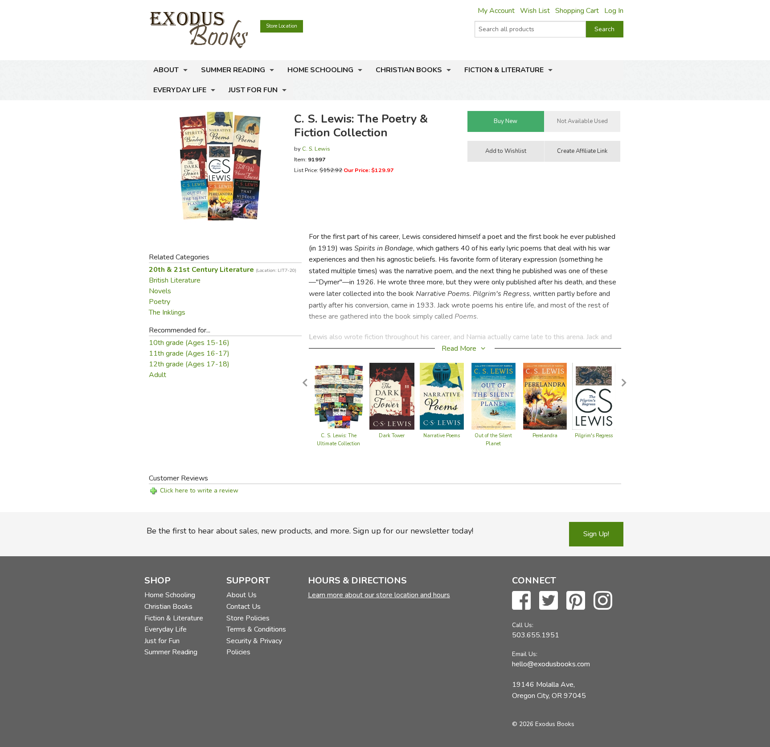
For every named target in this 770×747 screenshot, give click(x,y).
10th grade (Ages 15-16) (189, 343)
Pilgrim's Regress (594, 435)
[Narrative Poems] (442, 396)
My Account (496, 11)
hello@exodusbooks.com (551, 664)
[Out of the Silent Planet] (493, 396)
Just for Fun (253, 90)
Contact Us (243, 607)
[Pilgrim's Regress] (593, 396)
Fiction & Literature (504, 70)
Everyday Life (179, 90)
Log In (613, 11)
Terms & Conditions (256, 629)
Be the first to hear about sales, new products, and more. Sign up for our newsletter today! (310, 530)
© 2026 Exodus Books (543, 724)
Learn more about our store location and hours (379, 595)
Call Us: (522, 625)
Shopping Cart (577, 11)
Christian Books (409, 70)
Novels (160, 291)
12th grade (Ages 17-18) (189, 364)
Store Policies (248, 618)
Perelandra (544, 435)
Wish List (535, 11)
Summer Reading (233, 70)
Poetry (159, 302)
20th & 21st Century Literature (222, 270)
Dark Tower (392, 435)
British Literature (175, 280)
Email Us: (524, 654)
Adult (157, 375)
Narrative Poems (441, 435)
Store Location (281, 26)
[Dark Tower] (391, 396)
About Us (241, 595)
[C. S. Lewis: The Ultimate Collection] (338, 396)
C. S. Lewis (316, 148)
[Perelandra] (545, 396)
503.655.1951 (535, 635)
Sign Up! (596, 534)
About (166, 70)
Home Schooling (320, 70)
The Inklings (167, 312)
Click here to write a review (199, 490)
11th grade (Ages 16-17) (189, 353)
